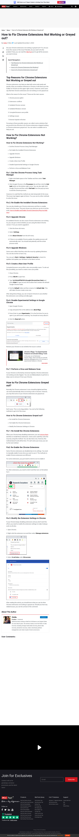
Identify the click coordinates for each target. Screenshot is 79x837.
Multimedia (23, 6)
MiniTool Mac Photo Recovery (27, 819)
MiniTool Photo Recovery (26, 817)
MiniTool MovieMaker (25, 809)
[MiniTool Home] (6, 6)
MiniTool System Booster (26, 806)
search (72, 6)
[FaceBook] (2, 810)
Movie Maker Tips (38, 809)
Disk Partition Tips (38, 800)
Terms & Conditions (41, 829)
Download (59, 6)
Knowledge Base (38, 817)
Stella (5, 43)
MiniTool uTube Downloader (26, 811)
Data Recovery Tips (39, 802)
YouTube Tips (37, 811)
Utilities (15, 6)
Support (44, 6)
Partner (37, 6)
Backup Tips (37, 804)
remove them (44, 434)
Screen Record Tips (39, 815)
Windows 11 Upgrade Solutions (55, 800)
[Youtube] (12, 810)
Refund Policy (66, 806)
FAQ (64, 802)
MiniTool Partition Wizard (26, 800)
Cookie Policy (60, 835)
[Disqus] (25, 657)
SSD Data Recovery (53, 802)
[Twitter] (13, 43)
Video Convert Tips (39, 813)
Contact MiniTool (66, 800)
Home (3, 30)
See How (61, 2)
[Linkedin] (9, 810)
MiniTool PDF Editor (25, 807)
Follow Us (44, 617)
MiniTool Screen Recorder (26, 815)
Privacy (35, 829)
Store (51, 6)
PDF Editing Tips (38, 807)
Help (64, 804)
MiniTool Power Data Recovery (27, 802)
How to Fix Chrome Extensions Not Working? (24, 67)
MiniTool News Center (53, 804)
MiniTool (29, 52)
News (8, 30)
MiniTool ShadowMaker (25, 804)
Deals (30, 6)
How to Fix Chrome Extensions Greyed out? (24, 70)
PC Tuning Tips (38, 806)
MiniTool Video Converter (26, 813)
